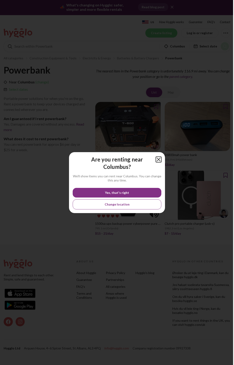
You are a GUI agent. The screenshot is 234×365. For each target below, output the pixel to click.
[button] (158, 159)
